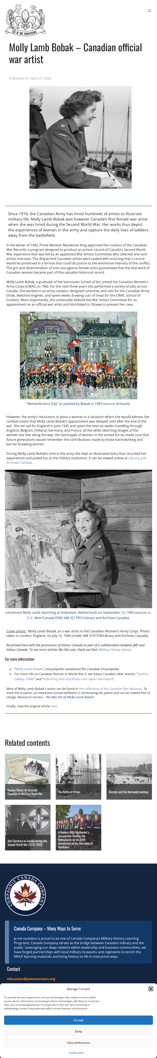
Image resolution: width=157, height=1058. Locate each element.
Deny (78, 1031)
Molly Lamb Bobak (29, 669)
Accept (78, 1020)
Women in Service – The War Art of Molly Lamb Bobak (55, 697)
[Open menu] (149, 10)
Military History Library (115, 649)
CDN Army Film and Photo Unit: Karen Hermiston (78, 679)
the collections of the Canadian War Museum (110, 689)
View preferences (78, 1042)
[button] (151, 989)
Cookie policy (76, 1052)
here (53, 706)
